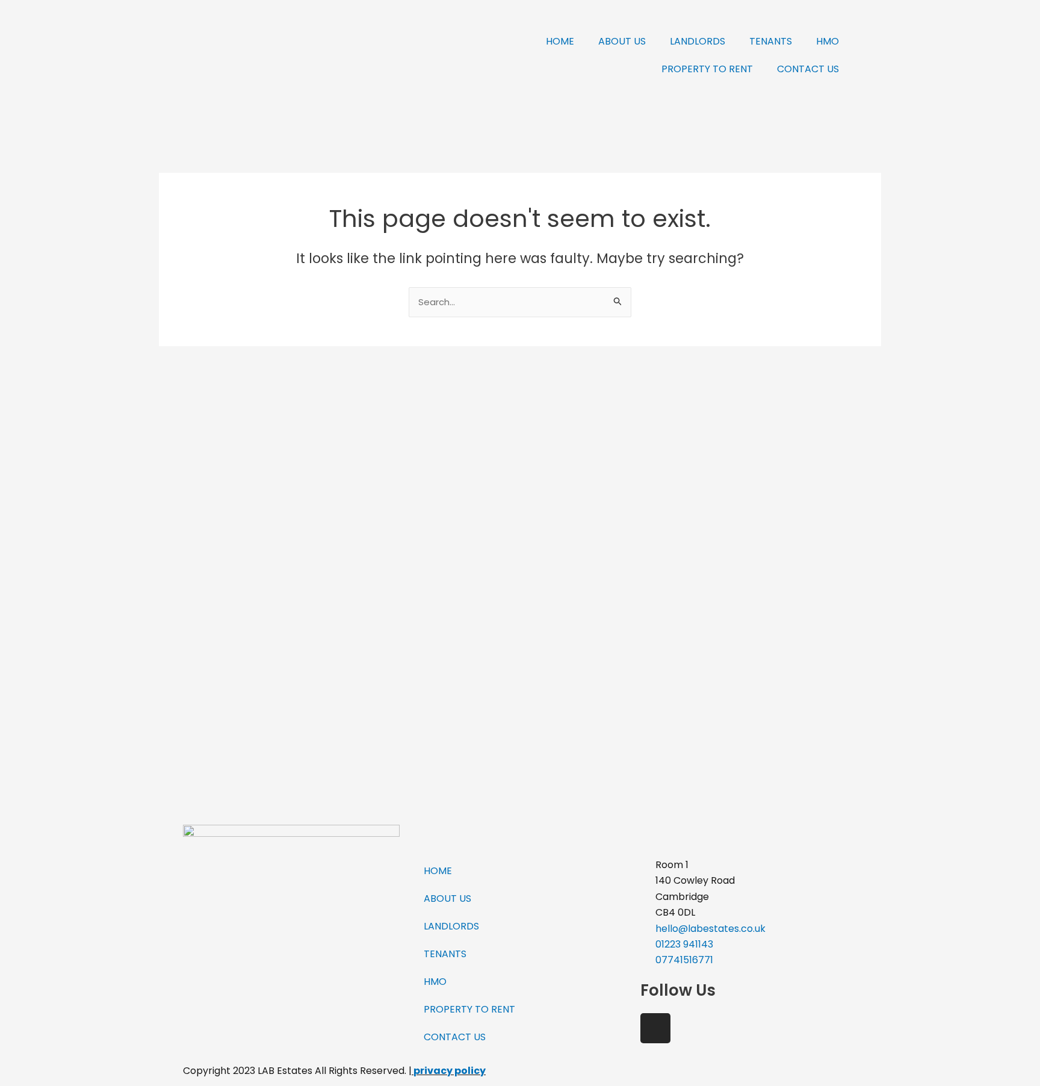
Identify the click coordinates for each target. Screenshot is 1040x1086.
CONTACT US (808, 69)
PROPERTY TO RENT (707, 69)
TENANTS (770, 41)
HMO (827, 41)
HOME (560, 41)
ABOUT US (622, 41)
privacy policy (449, 1071)
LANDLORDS (697, 41)
